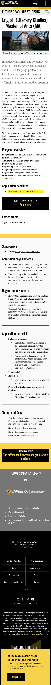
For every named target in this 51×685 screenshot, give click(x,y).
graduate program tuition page (28, 417)
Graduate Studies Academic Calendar (23, 507)
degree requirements (26, 295)
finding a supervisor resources (27, 251)
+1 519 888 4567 (27, 547)
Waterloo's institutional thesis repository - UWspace (24, 310)
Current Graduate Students (19, 512)
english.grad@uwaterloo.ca (13, 222)
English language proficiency (28, 386)
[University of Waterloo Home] (9, 3)
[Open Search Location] (48, 3)
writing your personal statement (27, 348)
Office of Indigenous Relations (35, 634)
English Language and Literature (33, 154)
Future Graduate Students (25, 473)
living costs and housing (25, 427)
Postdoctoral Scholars (17, 516)
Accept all (16, 677)
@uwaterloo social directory (25, 603)
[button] (38, 3)
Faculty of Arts (16, 157)
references (24, 379)
